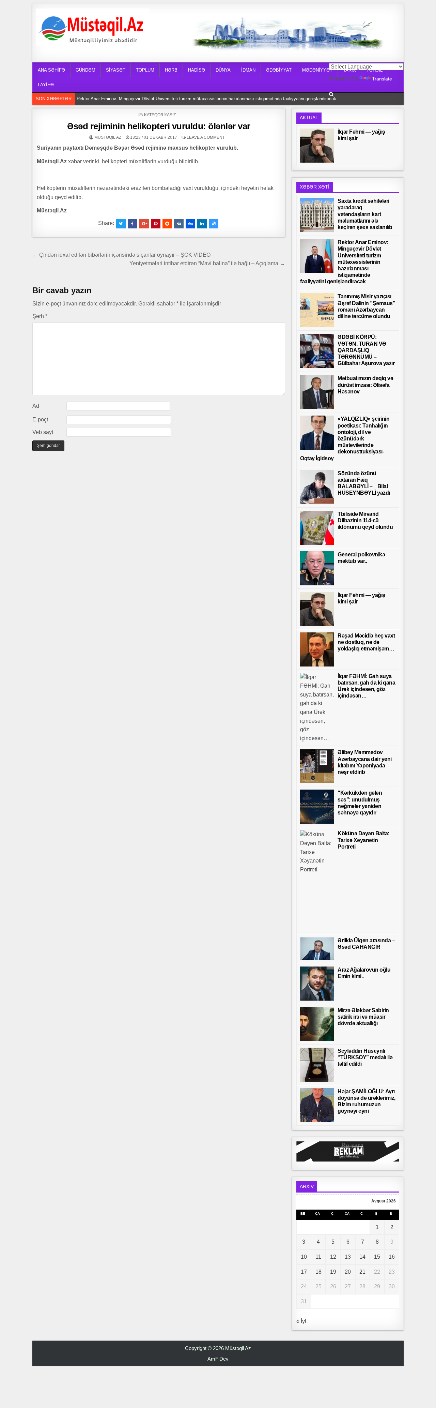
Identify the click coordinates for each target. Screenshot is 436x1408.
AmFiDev (218, 1359)
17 (304, 1272)
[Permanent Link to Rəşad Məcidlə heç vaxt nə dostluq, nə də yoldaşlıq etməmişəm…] (317, 649)
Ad (35, 406)
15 (377, 1257)
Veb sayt (42, 432)
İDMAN (248, 70)
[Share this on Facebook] (132, 223)
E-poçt (40, 419)
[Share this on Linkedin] (202, 223)
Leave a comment (206, 137)
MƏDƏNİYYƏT (317, 70)
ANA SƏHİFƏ (51, 70)
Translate (382, 78)
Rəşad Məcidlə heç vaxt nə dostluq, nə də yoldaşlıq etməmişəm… (366, 642)
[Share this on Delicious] (213, 223)
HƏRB (171, 70)
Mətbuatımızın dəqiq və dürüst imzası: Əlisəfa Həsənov (365, 384)
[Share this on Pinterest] (155, 223)
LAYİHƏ (46, 84)
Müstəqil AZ (107, 137)
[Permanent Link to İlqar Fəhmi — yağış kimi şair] (317, 146)
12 (333, 1257)
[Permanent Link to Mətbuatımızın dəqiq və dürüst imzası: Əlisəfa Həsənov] (317, 392)
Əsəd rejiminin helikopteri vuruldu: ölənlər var (158, 126)
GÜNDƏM (85, 70)
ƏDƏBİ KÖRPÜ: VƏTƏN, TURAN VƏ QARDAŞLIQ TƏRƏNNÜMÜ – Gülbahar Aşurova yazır (366, 350)
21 (362, 1272)
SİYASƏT (115, 70)
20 (348, 1272)
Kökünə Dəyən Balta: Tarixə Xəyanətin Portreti (363, 839)
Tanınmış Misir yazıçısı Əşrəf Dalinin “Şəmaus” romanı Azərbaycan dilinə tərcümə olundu (165, 98)
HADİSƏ (196, 70)
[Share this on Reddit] (167, 223)
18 (318, 1272)
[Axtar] (331, 94)
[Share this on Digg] (190, 223)
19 (333, 1272)
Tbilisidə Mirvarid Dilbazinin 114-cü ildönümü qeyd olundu (365, 520)
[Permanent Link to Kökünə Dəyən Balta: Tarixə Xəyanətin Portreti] (317, 880)
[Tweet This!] (121, 223)
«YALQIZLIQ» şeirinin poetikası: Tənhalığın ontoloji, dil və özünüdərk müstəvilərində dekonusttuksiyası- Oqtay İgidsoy (344, 438)
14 (362, 1257)
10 (304, 1257)
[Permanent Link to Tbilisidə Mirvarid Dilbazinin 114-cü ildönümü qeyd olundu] (317, 528)
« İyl (301, 1321)
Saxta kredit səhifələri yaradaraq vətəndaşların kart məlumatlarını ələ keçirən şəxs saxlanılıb (365, 214)
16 (392, 1257)
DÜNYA (223, 70)
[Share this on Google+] (144, 223)
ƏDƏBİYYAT (279, 70)
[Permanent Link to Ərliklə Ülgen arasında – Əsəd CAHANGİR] (317, 948)
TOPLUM (145, 70)
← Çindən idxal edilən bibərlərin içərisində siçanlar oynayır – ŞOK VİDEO (121, 255)
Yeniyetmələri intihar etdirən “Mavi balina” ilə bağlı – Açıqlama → (207, 263)
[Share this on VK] (179, 223)
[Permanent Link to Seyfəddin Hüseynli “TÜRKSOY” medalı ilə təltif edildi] (317, 1065)
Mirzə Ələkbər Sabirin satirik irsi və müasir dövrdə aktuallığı (363, 1016)
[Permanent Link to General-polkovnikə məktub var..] (317, 568)
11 (318, 1257)
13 (348, 1257)
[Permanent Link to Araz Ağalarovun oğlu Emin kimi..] (317, 984)
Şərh (39, 316)
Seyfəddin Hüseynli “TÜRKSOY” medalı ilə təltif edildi (365, 1057)
